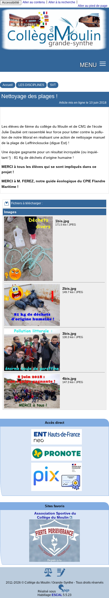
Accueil (8, 85)
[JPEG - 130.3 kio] (32, 349)
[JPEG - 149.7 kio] (32, 304)
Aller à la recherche (61, 2)
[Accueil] (54, 29)
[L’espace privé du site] (61, 575)
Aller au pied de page (92, 6)
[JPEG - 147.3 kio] (32, 391)
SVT (53, 85)
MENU (88, 64)
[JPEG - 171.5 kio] (28, 248)
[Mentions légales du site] (48, 575)
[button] (102, 63)
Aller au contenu (34, 2)
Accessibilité (10, 2)
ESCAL (57, 595)
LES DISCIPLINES (31, 85)
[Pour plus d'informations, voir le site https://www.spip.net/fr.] (64, 591)
